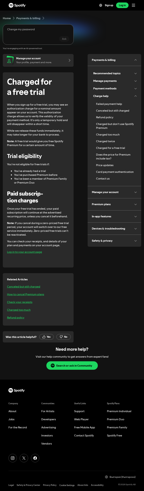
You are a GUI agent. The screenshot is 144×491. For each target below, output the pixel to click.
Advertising (48, 427)
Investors (47, 435)
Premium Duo (115, 419)
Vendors (46, 443)
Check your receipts (19, 302)
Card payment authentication (115, 172)
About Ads (82, 485)
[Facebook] (35, 458)
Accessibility (97, 485)
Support (79, 411)
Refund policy (15, 317)
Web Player (81, 419)
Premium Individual (119, 411)
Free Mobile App (84, 427)
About (12, 411)
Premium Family (117, 427)
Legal (11, 485)
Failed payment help (109, 104)
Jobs (11, 419)
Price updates (104, 165)
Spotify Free (114, 435)
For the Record (17, 427)
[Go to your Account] (68, 60)
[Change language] (100, 5)
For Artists (47, 411)
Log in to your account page (24, 252)
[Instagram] (12, 458)
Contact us (103, 178)
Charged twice (105, 141)
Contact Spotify (84, 435)
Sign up (109, 5)
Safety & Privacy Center (28, 485)
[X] (24, 458)
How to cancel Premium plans (25, 294)
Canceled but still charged (23, 286)
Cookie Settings (67, 485)
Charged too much (19, 310)
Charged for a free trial (110, 148)
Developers (48, 419)
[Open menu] (133, 5)
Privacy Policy (50, 485)
